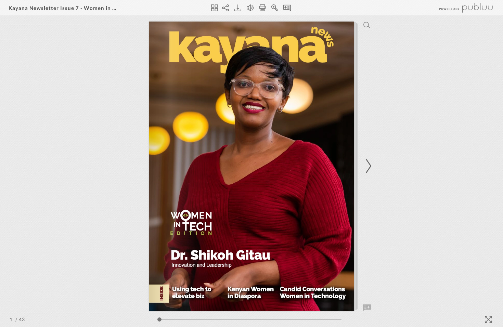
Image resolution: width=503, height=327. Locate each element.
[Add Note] (367, 308)
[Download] (238, 8)
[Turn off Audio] (250, 8)
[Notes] (287, 8)
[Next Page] (367, 166)
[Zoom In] (275, 8)
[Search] (367, 25)
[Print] (262, 8)
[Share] (225, 8)
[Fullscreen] (488, 319)
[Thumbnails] (214, 8)
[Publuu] (460, 7)
